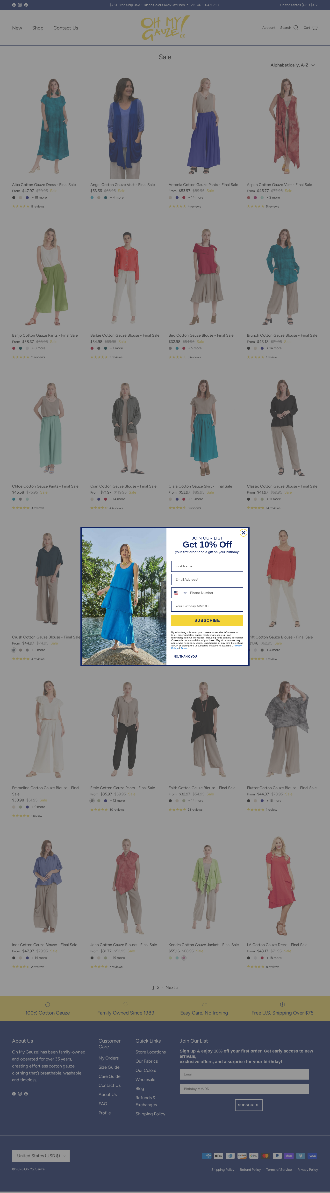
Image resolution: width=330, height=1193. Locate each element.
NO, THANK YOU (185, 656)
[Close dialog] (243, 532)
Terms (184, 648)
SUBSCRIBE (207, 620)
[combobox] (180, 593)
